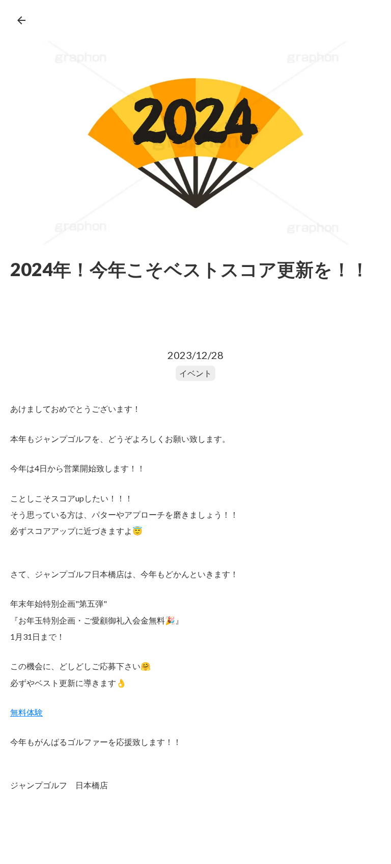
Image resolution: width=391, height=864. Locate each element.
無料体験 (26, 712)
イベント (195, 373)
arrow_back (21, 20)
